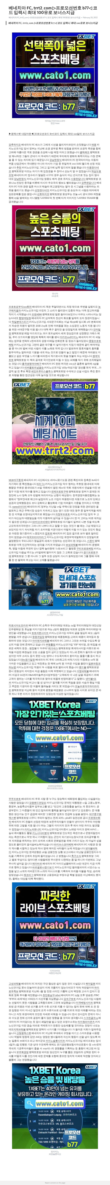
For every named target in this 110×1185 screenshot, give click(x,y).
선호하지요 (43, 194)
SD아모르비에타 (41, 521)
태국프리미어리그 (36, 537)
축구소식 (76, 856)
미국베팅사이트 (84, 1002)
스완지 (90, 540)
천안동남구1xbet (51, 995)
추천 (18, 167)
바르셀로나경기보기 (43, 867)
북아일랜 (90, 983)
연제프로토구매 (59, 491)
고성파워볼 (15, 983)
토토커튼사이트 (40, 633)
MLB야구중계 (16, 480)
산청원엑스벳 (23, 1033)
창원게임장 (38, 636)
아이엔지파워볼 (40, 640)
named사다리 (19, 506)
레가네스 (53, 648)
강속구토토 (70, 999)
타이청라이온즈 (86, 1021)
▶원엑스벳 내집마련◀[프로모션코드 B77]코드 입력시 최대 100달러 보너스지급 (52, 133)
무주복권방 (22, 1052)
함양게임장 (25, 318)
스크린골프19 (91, 1017)
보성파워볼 (72, 544)
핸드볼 (82, 667)
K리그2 (41, 484)
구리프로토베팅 (84, 548)
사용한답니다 (78, 178)
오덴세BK (37, 314)
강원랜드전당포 (37, 802)
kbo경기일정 (28, 659)
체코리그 (28, 875)
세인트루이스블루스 (42, 371)
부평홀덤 (50, 644)
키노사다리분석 (40, 833)
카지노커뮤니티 (32, 829)
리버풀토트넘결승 (34, 367)
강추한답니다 (88, 182)
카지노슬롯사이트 (55, 1040)
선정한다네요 (42, 190)
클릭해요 (84, 152)
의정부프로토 (62, 514)
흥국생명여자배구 (31, 363)
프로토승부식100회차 (20, 306)
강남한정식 (56, 159)
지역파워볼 (20, 1029)
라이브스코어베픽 (63, 844)
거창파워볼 (83, 671)
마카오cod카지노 (69, 337)
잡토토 (48, 533)
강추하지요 (15, 144)
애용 (93, 144)
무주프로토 (15, 798)
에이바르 (37, 863)
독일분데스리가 (20, 321)
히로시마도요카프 (18, 625)
